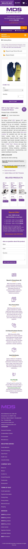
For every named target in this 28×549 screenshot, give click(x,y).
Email (4, 248)
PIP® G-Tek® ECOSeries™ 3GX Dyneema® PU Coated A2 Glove (6, 187)
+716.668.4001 (17, 418)
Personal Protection (6, 430)
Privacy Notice (4, 500)
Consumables (4, 436)
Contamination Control (7, 433)
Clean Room (4, 454)
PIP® (22, 120)
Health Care (4, 457)
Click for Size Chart (9, 171)
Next (25, 193)
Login (18, 3)
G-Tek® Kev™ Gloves (12, 144)
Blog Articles (6, 514)
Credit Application (5, 491)
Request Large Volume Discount (14, 51)
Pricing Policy (4, 497)
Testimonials (4, 480)
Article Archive (4, 527)
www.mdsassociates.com (7, 422)
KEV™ (13, 120)
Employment (4, 483)
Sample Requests (5, 477)
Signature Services (5, 530)
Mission (3, 471)
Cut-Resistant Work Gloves (12, 46)
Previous (3, 193)
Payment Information (6, 494)
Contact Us (4, 474)
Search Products (7, 31)
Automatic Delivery (6, 533)
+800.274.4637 (10, 418)
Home (3, 44)
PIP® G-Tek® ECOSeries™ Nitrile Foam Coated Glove (22, 186)
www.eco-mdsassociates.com (8, 424)
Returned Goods (5, 503)
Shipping (3, 507)
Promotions (5, 536)
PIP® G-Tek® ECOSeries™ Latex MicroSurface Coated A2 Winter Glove (14, 187)
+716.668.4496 (7, 420)
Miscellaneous (4, 440)
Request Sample (10, 55)
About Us (3, 468)
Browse (5, 36)
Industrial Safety (5, 460)
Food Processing (5, 450)
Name (4, 244)
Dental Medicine (5, 447)
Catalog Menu (7, 40)
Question (5, 253)
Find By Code (20, 31)
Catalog (6, 44)
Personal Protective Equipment (15, 44)
